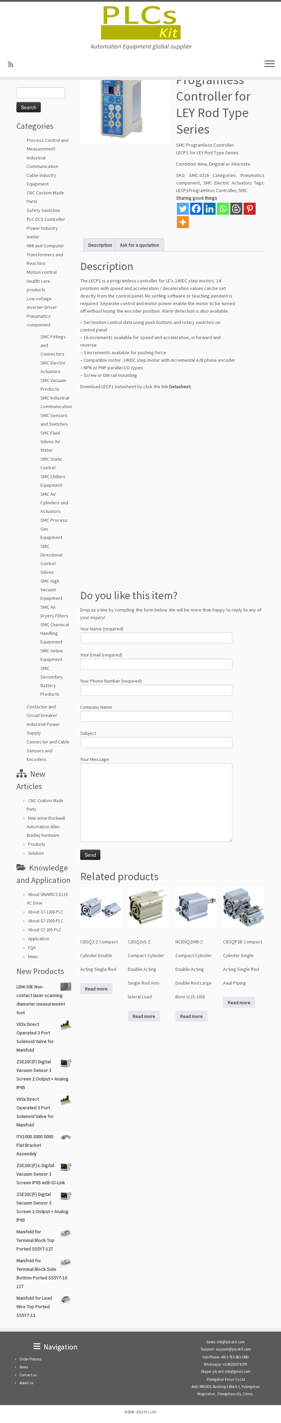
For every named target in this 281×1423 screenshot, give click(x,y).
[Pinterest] (250, 209)
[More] (183, 222)
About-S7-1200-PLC (45, 912)
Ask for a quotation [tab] (139, 245)
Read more (96, 989)
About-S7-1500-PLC (45, 921)
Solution (36, 853)
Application (38, 939)
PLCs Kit (150, 1412)
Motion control (42, 272)
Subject (88, 733)
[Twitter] (183, 209)
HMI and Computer (45, 246)
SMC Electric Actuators (227, 183)
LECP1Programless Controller (206, 190)
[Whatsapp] (223, 209)
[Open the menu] (270, 64)
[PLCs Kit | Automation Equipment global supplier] (140, 22)
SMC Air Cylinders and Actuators (54, 502)
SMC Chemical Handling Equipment (54, 633)
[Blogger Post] (236, 209)
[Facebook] (196, 209)
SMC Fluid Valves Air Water (50, 441)
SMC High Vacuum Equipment (51, 589)
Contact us (28, 1374)
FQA (32, 948)
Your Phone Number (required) (111, 681)
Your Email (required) (101, 655)
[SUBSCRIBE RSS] (13, 64)
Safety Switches (43, 210)
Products (36, 844)
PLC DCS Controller (46, 219)
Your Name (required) (101, 629)
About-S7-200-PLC (44, 930)
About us (26, 1382)
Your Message (94, 759)
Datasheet (180, 386)
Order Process (30, 1359)
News (33, 957)
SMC (243, 190)
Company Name (96, 707)
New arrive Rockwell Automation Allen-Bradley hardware (46, 826)
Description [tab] (100, 245)
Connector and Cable (48, 742)
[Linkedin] (210, 209)
